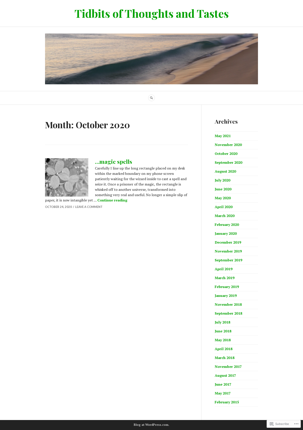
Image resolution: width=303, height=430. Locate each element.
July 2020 (222, 180)
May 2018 (223, 339)
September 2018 (228, 313)
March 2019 (224, 277)
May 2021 (223, 135)
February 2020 (227, 224)
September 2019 (228, 260)
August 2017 (225, 375)
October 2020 (226, 153)
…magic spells (113, 161)
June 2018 (223, 331)
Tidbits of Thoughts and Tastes (152, 13)
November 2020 (228, 144)
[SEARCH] (151, 98)
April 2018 (223, 348)
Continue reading (112, 200)
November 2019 (228, 251)
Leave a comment (88, 207)
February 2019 (227, 286)
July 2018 (222, 322)
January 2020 (226, 233)
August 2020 (225, 171)
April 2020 (223, 206)
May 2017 (223, 393)
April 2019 (223, 268)
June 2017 (223, 384)
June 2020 (223, 189)
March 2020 (224, 215)
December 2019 (228, 242)
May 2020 (223, 197)
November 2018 (228, 304)
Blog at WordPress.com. (151, 425)
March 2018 (224, 357)
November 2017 (228, 366)
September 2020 (228, 162)
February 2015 (227, 402)
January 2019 (226, 295)
